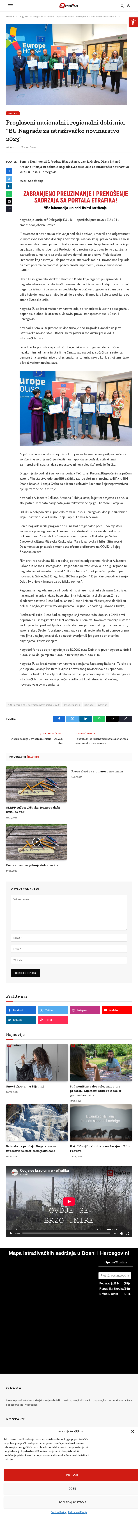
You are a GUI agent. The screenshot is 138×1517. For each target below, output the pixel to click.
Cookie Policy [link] (58, 1512)
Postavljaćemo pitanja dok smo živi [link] (32, 865)
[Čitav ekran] (127, 1233)
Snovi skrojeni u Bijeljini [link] (25, 1086)
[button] (132, 1431)
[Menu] (10, 6)
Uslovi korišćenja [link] (77, 1512)
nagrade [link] (89, 704)
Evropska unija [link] (72, 704)
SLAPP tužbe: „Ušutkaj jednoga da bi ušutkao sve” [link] (33, 809)
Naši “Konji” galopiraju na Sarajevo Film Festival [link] (100, 1148)
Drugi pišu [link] (13, 113)
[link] (133, 22)
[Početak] (11, 1233)
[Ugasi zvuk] (121, 1233)
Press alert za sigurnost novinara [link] (97, 771)
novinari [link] (102, 704)
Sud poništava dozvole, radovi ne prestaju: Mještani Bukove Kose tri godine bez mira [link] (96, 1090)
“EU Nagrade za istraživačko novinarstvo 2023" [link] (34, 704)
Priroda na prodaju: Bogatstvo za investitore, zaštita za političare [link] (31, 1148)
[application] (69, 1201)
